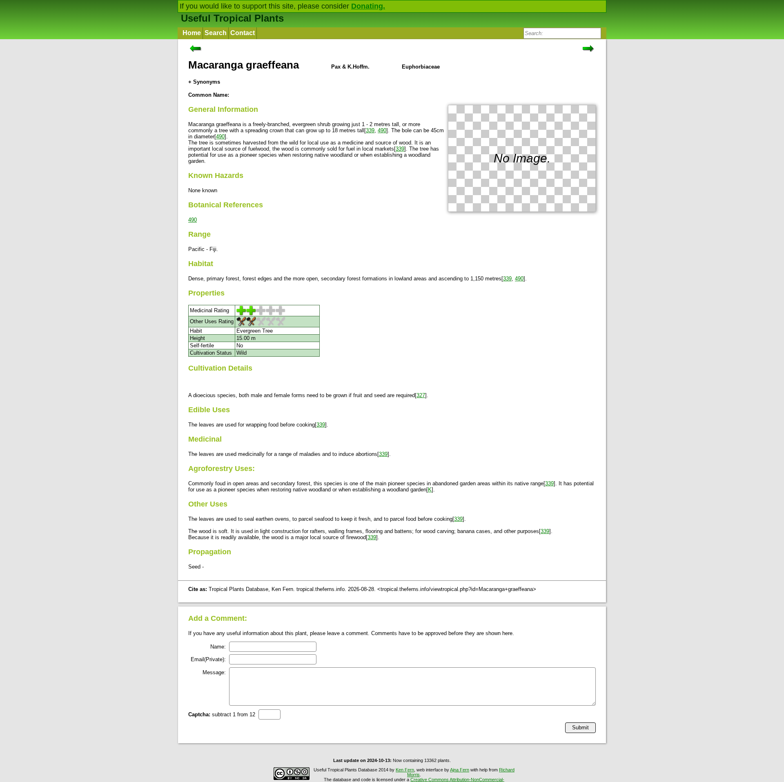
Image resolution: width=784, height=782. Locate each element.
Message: (214, 672)
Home (192, 32)
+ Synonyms (204, 82)
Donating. (368, 6)
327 (420, 395)
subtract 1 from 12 (221, 714)
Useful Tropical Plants (232, 18)
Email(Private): (208, 659)
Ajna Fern (459, 769)
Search (216, 32)
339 (370, 130)
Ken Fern (405, 769)
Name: (218, 647)
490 (382, 130)
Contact (242, 32)
